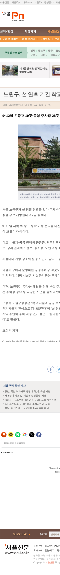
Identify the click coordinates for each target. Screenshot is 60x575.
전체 (32, 50)
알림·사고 (49, 550)
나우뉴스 (27, 2)
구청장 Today (10, 38)
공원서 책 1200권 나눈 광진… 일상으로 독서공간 (30, 399)
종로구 (41, 50)
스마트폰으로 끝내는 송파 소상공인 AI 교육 (27, 403)
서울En (38, 2)
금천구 (44, 55)
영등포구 (55, 55)
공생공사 (49, 2)
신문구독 (37, 545)
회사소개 (37, 550)
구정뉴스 (45, 38)
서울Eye (16, 2)
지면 (57, 545)
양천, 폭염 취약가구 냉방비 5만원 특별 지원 (27, 391)
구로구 (34, 55)
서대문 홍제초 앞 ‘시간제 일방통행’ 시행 (25, 395)
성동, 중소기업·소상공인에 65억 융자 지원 (27, 408)
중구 (50, 50)
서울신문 (4, 2)
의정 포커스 (28, 38)
